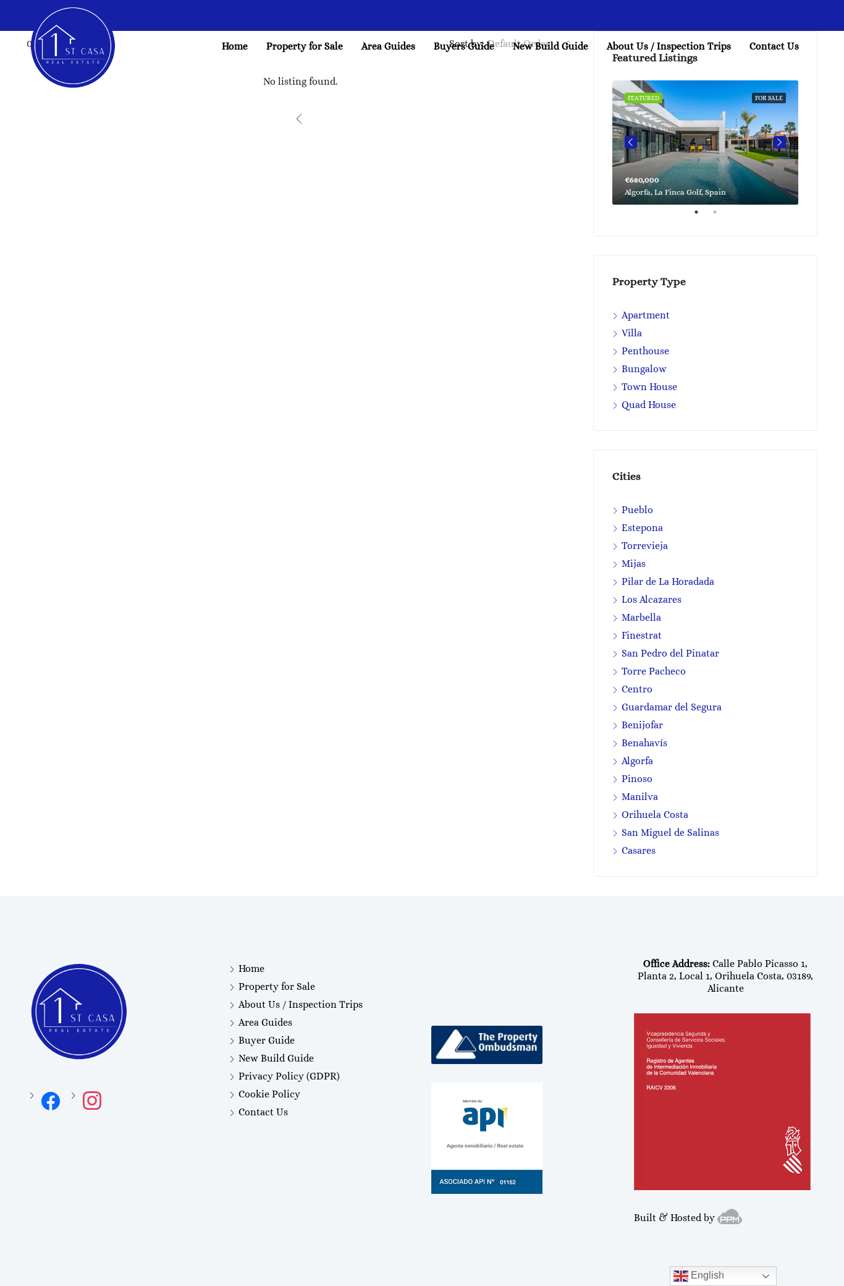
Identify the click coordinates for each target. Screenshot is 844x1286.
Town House (649, 387)
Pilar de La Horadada (668, 581)
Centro (637, 689)
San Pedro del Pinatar (670, 653)
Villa (632, 333)
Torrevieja (645, 545)
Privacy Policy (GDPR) (289, 1076)
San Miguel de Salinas (670, 832)
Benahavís (644, 743)
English (706, 1275)
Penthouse (645, 351)
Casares (639, 850)
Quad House (649, 405)
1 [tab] (702, 217)
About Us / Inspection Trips (669, 46)
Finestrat (642, 635)
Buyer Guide (266, 1040)
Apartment (646, 315)
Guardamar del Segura (672, 707)
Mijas (634, 563)
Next (780, 142)
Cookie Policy (269, 1094)
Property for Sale (304, 46)
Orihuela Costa (655, 814)
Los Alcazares (652, 599)
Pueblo (637, 510)
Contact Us (774, 46)
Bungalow (644, 369)
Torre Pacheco (654, 671)
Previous (631, 142)
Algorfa (637, 761)
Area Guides (265, 1022)
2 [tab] (721, 217)
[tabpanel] (705, 142)
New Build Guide (550, 46)
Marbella (641, 617)
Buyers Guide (464, 46)
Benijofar (642, 725)
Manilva (640, 797)
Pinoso (637, 779)
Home (235, 46)
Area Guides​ (388, 46)
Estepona (642, 528)
